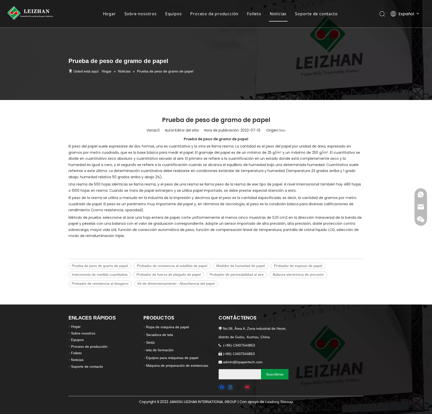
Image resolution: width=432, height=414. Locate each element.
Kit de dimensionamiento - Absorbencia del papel (176, 284)
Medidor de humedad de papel (240, 266)
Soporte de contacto (316, 13)
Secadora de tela (159, 335)
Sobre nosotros (140, 13)
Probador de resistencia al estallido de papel (172, 266)
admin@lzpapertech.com (242, 362)
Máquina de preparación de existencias (177, 366)
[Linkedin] (230, 387)
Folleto (254, 13)
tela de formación (160, 350)
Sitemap (286, 402)
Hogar (109, 13)
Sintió (150, 342)
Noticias (278, 13)
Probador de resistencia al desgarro (100, 284)
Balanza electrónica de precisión (298, 274)
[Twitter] (239, 387)
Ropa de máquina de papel (167, 327)
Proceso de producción (214, 13)
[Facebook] (221, 387)
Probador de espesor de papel (298, 266)
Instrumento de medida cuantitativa (100, 274)
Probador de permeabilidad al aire (237, 274)
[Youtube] (247, 387)
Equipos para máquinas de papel (172, 358)
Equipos (173, 13)
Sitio (282, 130)
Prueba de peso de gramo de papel (100, 266)
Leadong (272, 402)
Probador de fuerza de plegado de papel (168, 274)
